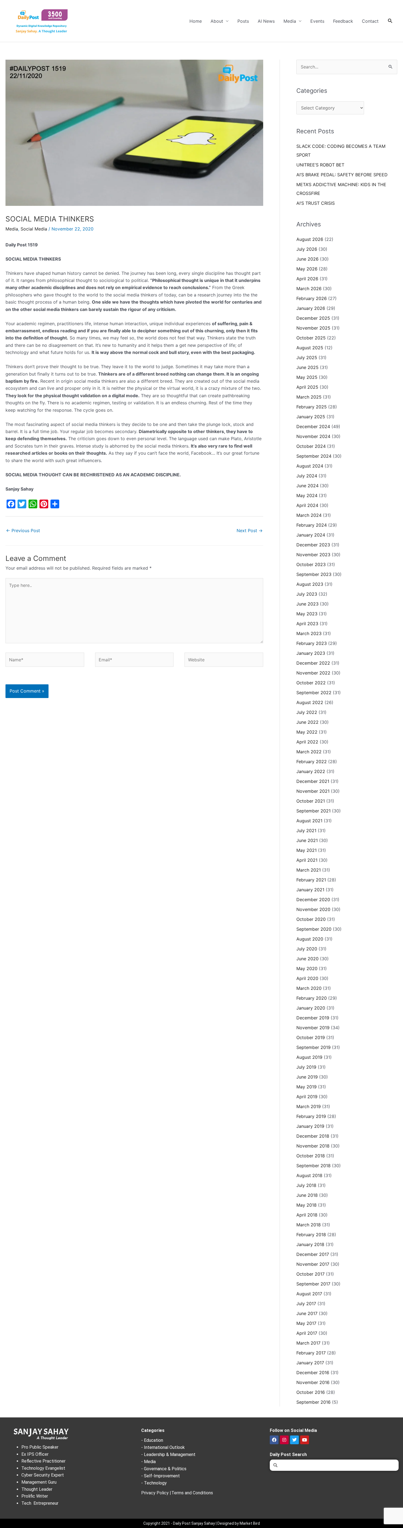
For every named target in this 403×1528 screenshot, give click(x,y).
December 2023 (313, 544)
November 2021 (313, 791)
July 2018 (306, 1185)
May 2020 (306, 968)
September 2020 (313, 929)
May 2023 (306, 613)
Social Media (34, 229)
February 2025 (311, 407)
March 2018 (308, 1224)
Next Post (250, 530)
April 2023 (307, 623)
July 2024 (306, 475)
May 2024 (306, 495)
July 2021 (306, 830)
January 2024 (310, 535)
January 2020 (310, 1008)
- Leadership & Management (168, 1454)
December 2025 (313, 318)
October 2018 (310, 1155)
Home (195, 21)
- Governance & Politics (163, 1468)
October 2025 (311, 338)
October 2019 (310, 1037)
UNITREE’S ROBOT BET (320, 165)
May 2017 (306, 1323)
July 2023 (306, 594)
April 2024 (307, 505)
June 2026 (307, 259)
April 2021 (306, 860)
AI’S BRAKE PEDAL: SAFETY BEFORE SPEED (342, 174)
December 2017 (312, 1254)
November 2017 (312, 1264)
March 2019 (308, 1106)
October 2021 (310, 801)
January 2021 (310, 889)
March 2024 (309, 515)
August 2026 (309, 239)
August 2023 (309, 584)
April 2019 (306, 1096)
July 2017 (306, 1303)
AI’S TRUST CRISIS (315, 203)
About (217, 21)
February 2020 (311, 998)
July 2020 (306, 949)
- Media (148, 1461)
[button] (390, 21)
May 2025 (306, 377)
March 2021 (308, 870)
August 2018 (309, 1175)
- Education (152, 1440)
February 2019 (311, 1116)
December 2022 (313, 663)
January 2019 (310, 1126)
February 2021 (311, 880)
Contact (370, 21)
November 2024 (313, 436)
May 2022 (306, 732)
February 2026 (311, 298)
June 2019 (307, 1077)
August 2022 (309, 702)
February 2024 (311, 525)
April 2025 (307, 387)
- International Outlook (163, 1447)
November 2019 (313, 1027)
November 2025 (313, 328)
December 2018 (312, 1136)
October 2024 (311, 446)
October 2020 (311, 919)
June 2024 (307, 485)
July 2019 (306, 1067)
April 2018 (306, 1215)
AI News (266, 21)
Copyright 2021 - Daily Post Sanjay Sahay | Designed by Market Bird (201, 1523)
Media (289, 21)
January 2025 (310, 416)
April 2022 (307, 742)
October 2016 (310, 1392)
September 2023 (313, 574)
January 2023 (310, 653)
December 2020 (313, 899)
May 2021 (306, 850)
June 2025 (307, 367)
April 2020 (307, 978)
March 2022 (309, 751)
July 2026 (306, 249)
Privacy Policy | (156, 1492)
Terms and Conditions (192, 1492)
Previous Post (23, 530)
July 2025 (306, 357)
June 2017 (306, 1313)
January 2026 (310, 308)
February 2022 (311, 761)
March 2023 (309, 633)
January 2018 (310, 1244)
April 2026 (307, 278)
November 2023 (313, 554)
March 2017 (308, 1343)
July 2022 (306, 712)
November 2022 (313, 673)
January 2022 (310, 771)
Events (317, 21)
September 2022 (313, 692)
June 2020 (307, 958)
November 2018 (313, 1146)
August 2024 (309, 466)
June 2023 (307, 604)
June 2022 (307, 722)
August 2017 (309, 1293)
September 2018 (313, 1165)
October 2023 (311, 564)
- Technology (154, 1483)
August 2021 (309, 820)
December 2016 (312, 1372)
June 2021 (307, 840)
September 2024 (313, 456)
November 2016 (313, 1382)
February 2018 (311, 1234)
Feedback (343, 21)
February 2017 (311, 1353)
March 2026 (309, 288)
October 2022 (311, 682)
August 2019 (309, 1057)
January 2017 (310, 1362)
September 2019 (313, 1047)
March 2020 (309, 988)
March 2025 (309, 397)
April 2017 (306, 1333)
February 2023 (311, 643)
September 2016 (313, 1402)
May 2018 (306, 1205)
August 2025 (309, 347)
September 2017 (313, 1284)
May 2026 (306, 269)
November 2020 (313, 909)
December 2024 (313, 426)
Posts (243, 21)
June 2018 (307, 1195)
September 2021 (313, 811)
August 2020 (309, 939)
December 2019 (312, 1017)
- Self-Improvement (160, 1475)
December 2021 (312, 781)
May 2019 (306, 1086)
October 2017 (310, 1274)
